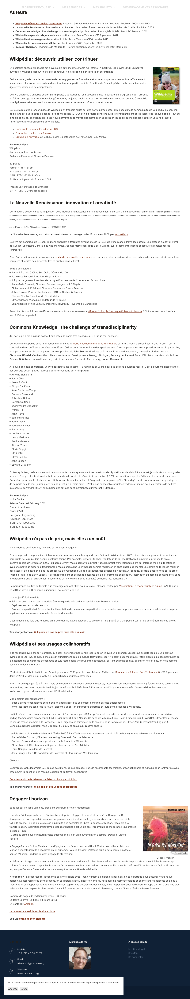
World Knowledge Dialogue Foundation (94, 343)
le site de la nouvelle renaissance (74, 257)
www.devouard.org (28, 973)
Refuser (24, 988)
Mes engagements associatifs (145, 7)
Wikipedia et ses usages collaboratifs (55, 786)
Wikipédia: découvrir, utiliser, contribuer (38, 23)
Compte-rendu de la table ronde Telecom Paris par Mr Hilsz (43, 779)
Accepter (13, 988)
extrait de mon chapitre (32, 918)
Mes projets (102, 7)
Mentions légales (137, 949)
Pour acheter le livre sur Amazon (33, 133)
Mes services (72, 7)
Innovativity (121, 234)
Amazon (28, 903)
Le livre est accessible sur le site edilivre (32, 911)
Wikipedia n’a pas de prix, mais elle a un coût (59, 632)
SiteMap (133, 952)
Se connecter (135, 957)
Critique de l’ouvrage (27, 136)
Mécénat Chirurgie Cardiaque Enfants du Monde (115, 311)
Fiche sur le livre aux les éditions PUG (36, 129)
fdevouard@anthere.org (30, 963)
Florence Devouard (36, 7)
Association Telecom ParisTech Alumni (141, 585)
